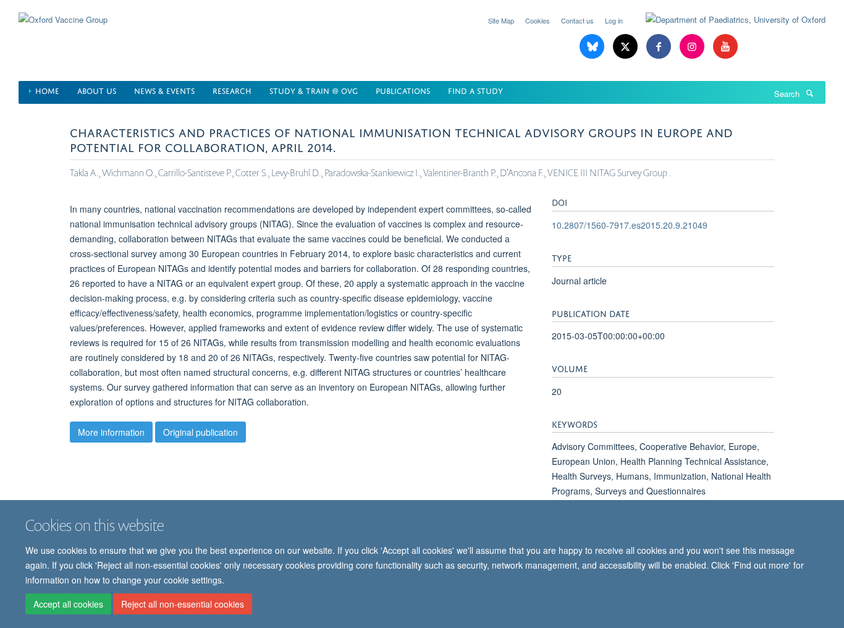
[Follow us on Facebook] (659, 47)
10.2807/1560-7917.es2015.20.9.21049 (629, 225)
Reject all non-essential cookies (182, 604)
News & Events (164, 90)
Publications (403, 90)
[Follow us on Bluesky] (593, 47)
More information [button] (111, 432)
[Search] (809, 93)
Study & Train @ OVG (313, 90)
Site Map (501, 20)
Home (47, 90)
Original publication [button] (200, 432)
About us (96, 90)
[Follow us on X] (626, 47)
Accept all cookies (68, 604)
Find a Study (475, 90)
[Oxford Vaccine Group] (63, 12)
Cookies (537, 20)
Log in (614, 20)
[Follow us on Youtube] (725, 47)
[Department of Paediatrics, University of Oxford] (726, 19)
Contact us (577, 20)
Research (232, 90)
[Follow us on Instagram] (693, 47)
